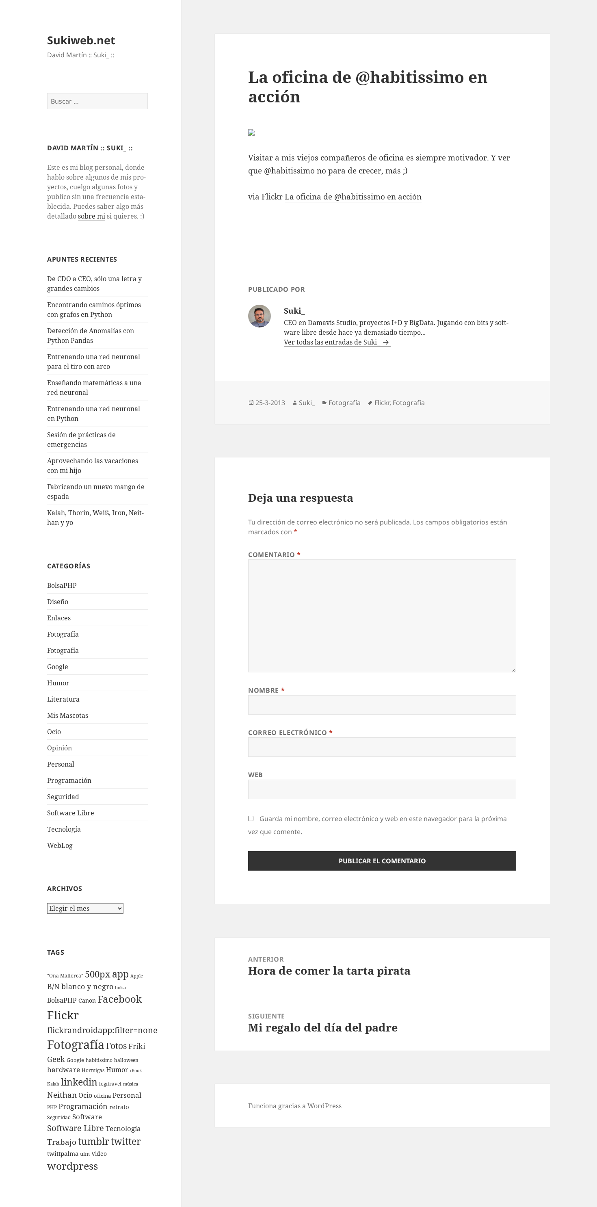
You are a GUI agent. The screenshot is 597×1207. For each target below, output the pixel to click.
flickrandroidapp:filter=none (102, 1030)
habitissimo (99, 1060)
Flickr (63, 1015)
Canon (87, 1000)
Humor (58, 682)
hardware (63, 1069)
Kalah (53, 1084)
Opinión (59, 747)
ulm (85, 1153)
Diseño (57, 601)
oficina (102, 1095)
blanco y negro (87, 986)
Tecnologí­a (64, 829)
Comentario (274, 554)
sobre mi (91, 216)
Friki (136, 1046)
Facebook (119, 998)
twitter (126, 1141)
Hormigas (93, 1070)
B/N (53, 986)
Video (99, 1153)
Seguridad (63, 796)
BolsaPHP (62, 585)
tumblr (93, 1141)
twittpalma (62, 1153)
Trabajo (61, 1142)
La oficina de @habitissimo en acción (353, 196)
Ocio (54, 731)
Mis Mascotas (67, 715)
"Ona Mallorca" (65, 976)
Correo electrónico (290, 732)
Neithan (62, 1095)
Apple (136, 976)
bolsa (120, 987)
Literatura (63, 699)
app (120, 973)
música (130, 1084)
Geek (56, 1059)
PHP (52, 1107)
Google (57, 666)
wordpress (72, 1165)
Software (87, 1116)
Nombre (266, 690)
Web (255, 774)
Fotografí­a (63, 634)
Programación (69, 780)
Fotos (116, 1045)
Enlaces (59, 617)
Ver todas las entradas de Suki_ (332, 342)
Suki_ (307, 402)
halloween (126, 1060)
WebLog (60, 845)
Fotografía (63, 650)
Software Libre (70, 812)
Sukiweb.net (81, 40)
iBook (136, 1070)
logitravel (110, 1084)
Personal (60, 764)
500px (97, 974)
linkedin (79, 1081)
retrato (119, 1106)
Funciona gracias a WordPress (295, 1105)
